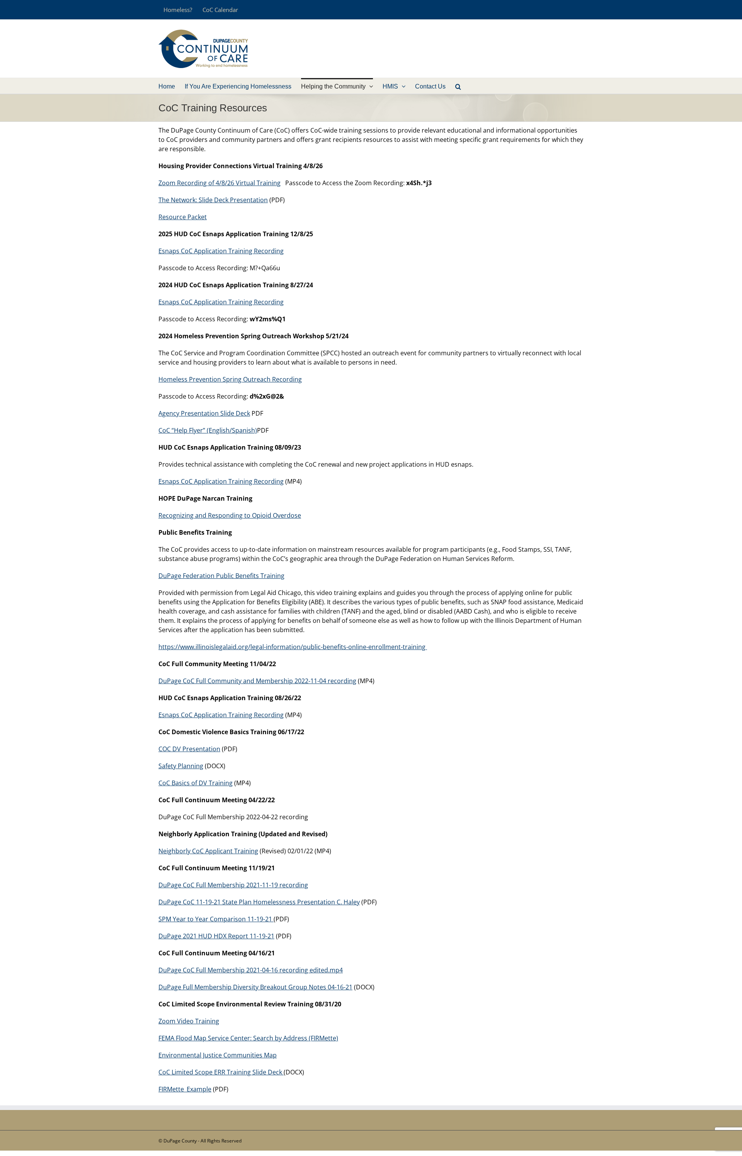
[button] (458, 86)
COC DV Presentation (189, 749)
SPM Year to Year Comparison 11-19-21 (216, 919)
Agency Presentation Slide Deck (204, 413)
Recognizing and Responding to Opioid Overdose (229, 515)
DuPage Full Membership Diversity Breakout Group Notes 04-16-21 (255, 987)
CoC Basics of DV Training (195, 783)
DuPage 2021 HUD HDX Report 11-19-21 (216, 936)
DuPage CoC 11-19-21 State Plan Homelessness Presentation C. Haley (259, 902)
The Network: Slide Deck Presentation (213, 200)
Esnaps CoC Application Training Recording (221, 251)
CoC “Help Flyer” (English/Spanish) (207, 430)
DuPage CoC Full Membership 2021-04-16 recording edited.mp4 (250, 970)
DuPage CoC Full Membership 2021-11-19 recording (233, 885)
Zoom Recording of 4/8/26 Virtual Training (219, 183)
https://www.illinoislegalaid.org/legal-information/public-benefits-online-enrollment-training (292, 647)
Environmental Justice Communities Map (217, 1055)
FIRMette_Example (184, 1089)
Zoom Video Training (188, 1021)
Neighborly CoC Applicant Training (208, 851)
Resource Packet (182, 217)
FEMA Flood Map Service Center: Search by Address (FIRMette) (248, 1038)
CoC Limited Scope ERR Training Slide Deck (221, 1072)
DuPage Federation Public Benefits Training (221, 575)
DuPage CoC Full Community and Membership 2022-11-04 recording (257, 681)
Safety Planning (180, 766)
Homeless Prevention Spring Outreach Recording (230, 379)
